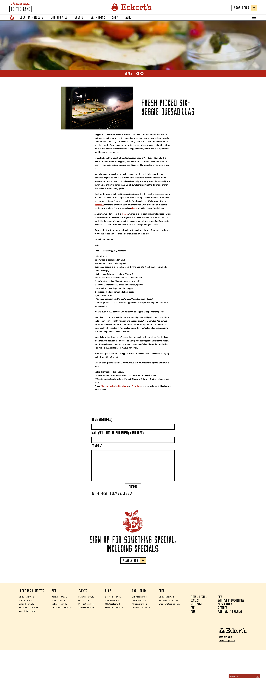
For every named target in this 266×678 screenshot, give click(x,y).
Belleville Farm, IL (26, 597)
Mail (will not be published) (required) (117, 433)
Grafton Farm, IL (26, 600)
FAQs (220, 597)
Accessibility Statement (230, 611)
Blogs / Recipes (199, 597)
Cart (193, 608)
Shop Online (196, 604)
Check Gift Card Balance (169, 604)
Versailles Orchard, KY (28, 607)
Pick (54, 591)
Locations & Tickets (31, 591)
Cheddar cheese (121, 386)
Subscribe (222, 608)
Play (108, 591)
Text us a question (227, 640)
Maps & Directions (27, 611)
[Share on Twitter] (142, 73)
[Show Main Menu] (254, 17)
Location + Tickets (31, 17)
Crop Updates (58, 17)
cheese (134, 208)
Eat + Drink (98, 17)
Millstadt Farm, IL (26, 604)
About (129, 17)
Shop (115, 17)
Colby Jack (136, 386)
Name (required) (102, 420)
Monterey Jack (107, 386)
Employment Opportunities (231, 600)
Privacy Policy (225, 604)
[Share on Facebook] (137, 73)
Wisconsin (99, 204)
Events (79, 17)
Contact (195, 600)
